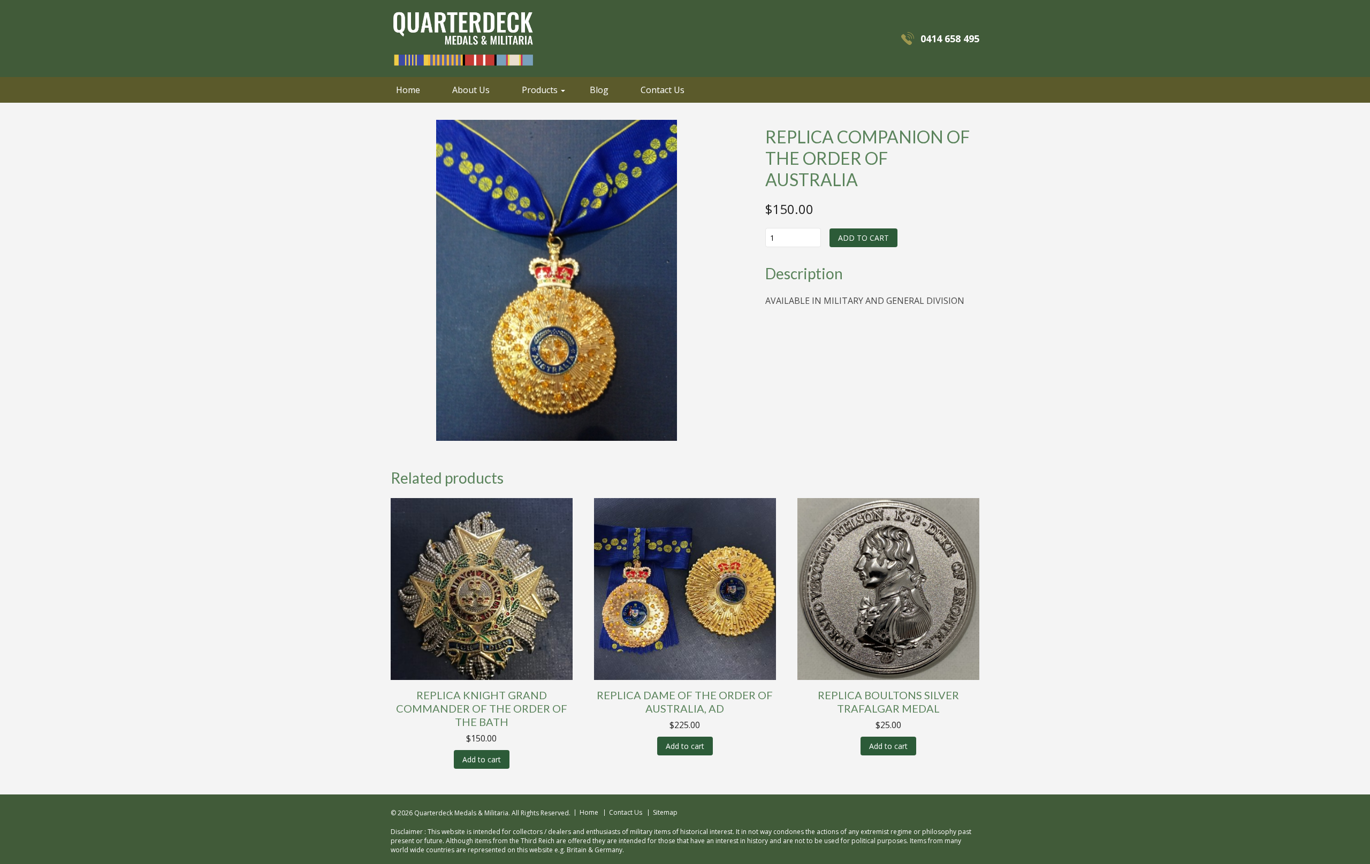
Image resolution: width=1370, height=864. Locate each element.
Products (540, 90)
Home (408, 90)
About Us (471, 90)
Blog (599, 90)
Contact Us (662, 90)
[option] (556, 280)
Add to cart (863, 238)
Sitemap (665, 812)
